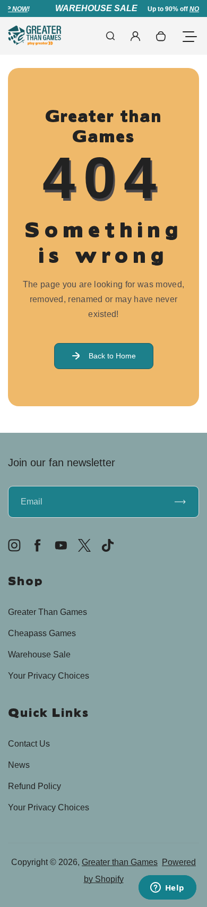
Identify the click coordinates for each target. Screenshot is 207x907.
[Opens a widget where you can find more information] (167, 888)
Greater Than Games (47, 612)
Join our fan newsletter (61, 462)
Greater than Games (120, 862)
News (19, 764)
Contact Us (29, 743)
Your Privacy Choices (48, 675)
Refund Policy (34, 786)
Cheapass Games (42, 633)
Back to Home (112, 356)
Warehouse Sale (39, 654)
